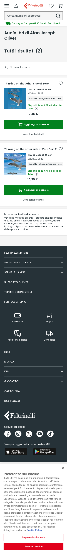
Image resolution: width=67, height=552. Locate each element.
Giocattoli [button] (12, 381)
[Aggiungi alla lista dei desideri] (60, 83)
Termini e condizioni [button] (18, 292)
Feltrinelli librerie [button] (16, 252)
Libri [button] (7, 352)
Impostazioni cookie (33, 537)
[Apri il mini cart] (60, 6)
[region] (33, 507)
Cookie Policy (34, 530)
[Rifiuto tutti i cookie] (63, 468)
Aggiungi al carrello (36, 124)
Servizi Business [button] (14, 272)
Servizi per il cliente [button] (17, 262)
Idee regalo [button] (12, 401)
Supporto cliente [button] (16, 282)
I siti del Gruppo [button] (15, 302)
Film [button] (6, 371)
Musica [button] (9, 361)
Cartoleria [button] (12, 391)
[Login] (16, 6)
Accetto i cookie (33, 546)
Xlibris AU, (32, 93)
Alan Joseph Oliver (41, 89)
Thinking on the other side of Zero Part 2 (30, 149)
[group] (33, 23)
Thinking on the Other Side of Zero (26, 83)
